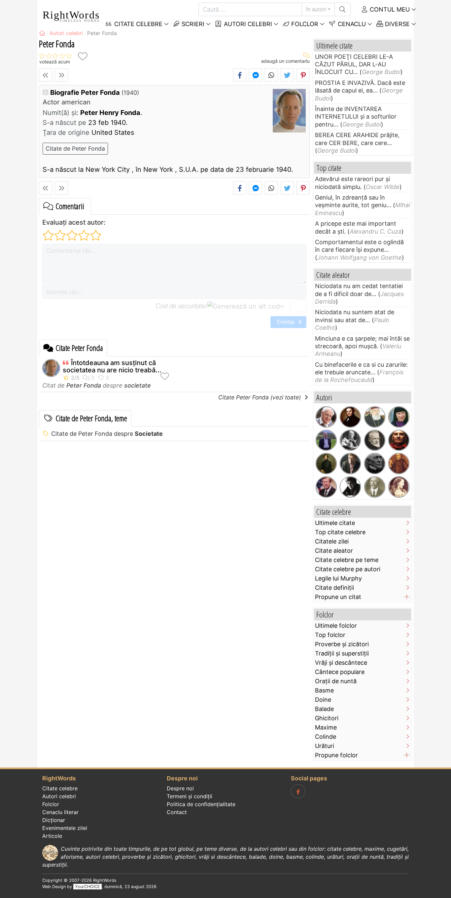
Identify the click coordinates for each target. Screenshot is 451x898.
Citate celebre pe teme (346, 559)
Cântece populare (339, 671)
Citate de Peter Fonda (75, 148)
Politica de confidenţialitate (201, 804)
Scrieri (192, 23)
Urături (324, 745)
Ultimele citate (335, 522)
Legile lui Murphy (338, 578)
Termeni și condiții (189, 796)
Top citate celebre (340, 532)
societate (137, 385)
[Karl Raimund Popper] (326, 417)
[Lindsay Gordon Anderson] (399, 440)
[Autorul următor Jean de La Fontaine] (61, 75)
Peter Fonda (83, 385)
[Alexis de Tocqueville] (326, 463)
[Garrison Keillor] (350, 463)
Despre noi (180, 788)
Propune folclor (336, 755)
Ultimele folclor (336, 625)
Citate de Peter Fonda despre (107, 433)
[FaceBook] (298, 791)
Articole (52, 836)
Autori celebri (247, 23)
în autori (316, 9)
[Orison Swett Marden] (375, 487)
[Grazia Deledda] (350, 440)
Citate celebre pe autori (347, 569)
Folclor (304, 23)
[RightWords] (42, 33)
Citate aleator (334, 550)
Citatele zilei (332, 541)
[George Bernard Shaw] (375, 440)
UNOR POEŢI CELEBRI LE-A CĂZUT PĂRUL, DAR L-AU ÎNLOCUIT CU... (354, 64)
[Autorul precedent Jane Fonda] (45, 75)
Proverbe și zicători (342, 644)
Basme (324, 690)
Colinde (325, 736)
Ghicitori (326, 718)
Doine (323, 699)
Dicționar (53, 820)
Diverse (396, 23)
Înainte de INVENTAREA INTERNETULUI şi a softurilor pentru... (356, 116)
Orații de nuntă (336, 681)
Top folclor (330, 634)
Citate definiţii (334, 587)
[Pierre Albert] (326, 440)
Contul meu (389, 9)
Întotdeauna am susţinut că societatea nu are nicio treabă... (112, 366)
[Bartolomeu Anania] (375, 417)
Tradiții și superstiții (342, 653)
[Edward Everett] (375, 463)
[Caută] (342, 9)
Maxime (326, 727)
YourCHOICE (87, 886)
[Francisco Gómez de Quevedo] (399, 463)
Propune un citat (338, 596)
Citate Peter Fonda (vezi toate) (260, 397)
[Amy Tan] (399, 417)
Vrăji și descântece (341, 662)
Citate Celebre (137, 23)
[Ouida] (399, 487)
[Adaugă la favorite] (82, 56)
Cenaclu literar (60, 812)
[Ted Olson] (326, 487)
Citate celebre (60, 788)
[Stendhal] (350, 417)
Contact (177, 812)
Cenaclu (351, 23)
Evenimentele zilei (64, 828)
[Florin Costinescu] (350, 487)
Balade (324, 708)
